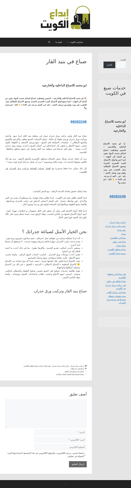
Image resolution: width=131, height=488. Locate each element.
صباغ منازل (121, 245)
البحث (123, 59)
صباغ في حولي (119, 241)
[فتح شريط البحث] (49, 42)
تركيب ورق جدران (77, 366)
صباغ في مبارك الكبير (116, 292)
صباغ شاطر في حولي (116, 281)
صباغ (41, 366)
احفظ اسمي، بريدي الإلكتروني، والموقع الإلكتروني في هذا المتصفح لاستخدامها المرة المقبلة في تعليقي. (46, 455)
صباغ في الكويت (76, 42)
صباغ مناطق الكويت (31, 366)
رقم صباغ (47, 366)
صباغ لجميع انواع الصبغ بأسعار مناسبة (70, 374)
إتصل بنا (59, 42)
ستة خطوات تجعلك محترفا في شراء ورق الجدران (116, 299)
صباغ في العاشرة (118, 238)
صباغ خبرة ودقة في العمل (74, 371)
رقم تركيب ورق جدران (60, 366)
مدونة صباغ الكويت (117, 253)
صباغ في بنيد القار (77, 368)
